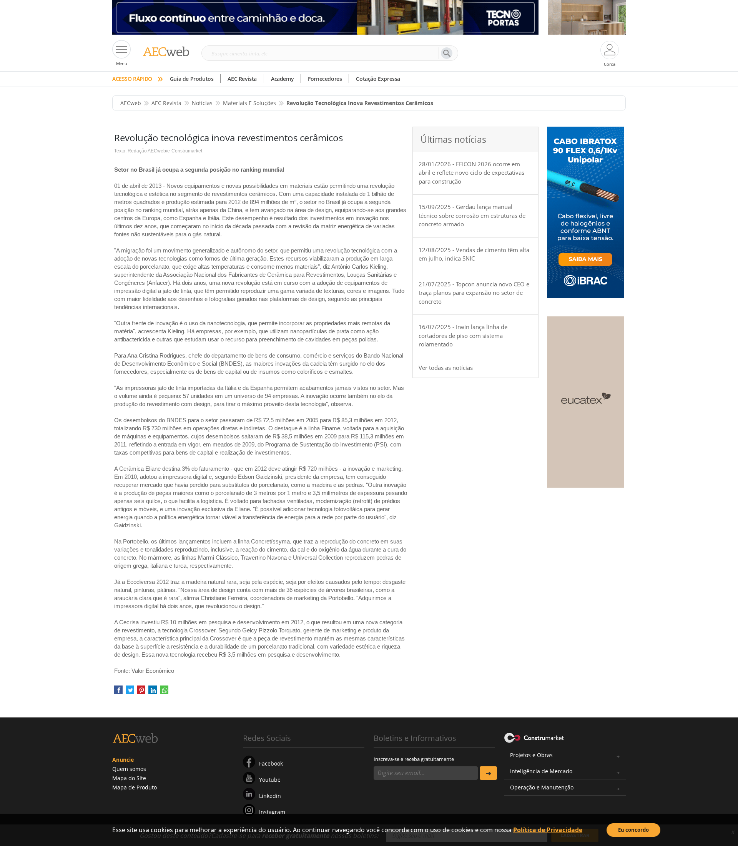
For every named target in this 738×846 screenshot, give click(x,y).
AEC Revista (242, 78)
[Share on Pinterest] (141, 692)
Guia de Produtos (192, 78)
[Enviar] (488, 773)
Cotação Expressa (378, 78)
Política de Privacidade (547, 830)
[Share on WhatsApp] (164, 692)
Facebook (271, 763)
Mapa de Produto (134, 787)
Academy (282, 78)
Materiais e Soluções (249, 103)
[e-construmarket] (534, 737)
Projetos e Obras (531, 755)
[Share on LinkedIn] (152, 692)
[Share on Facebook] (118, 692)
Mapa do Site (129, 778)
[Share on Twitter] (130, 692)
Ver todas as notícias (446, 367)
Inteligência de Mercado (541, 771)
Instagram (272, 812)
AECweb (130, 103)
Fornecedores (325, 78)
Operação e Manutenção (541, 787)
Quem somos (129, 768)
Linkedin (270, 795)
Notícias (202, 103)
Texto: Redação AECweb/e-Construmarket (158, 151)
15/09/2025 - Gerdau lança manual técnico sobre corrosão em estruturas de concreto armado (472, 215)
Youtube (270, 779)
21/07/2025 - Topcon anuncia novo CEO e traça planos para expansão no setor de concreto (474, 292)
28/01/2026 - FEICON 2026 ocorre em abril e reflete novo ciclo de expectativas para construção (471, 172)
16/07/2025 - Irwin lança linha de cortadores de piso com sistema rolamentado (463, 335)
